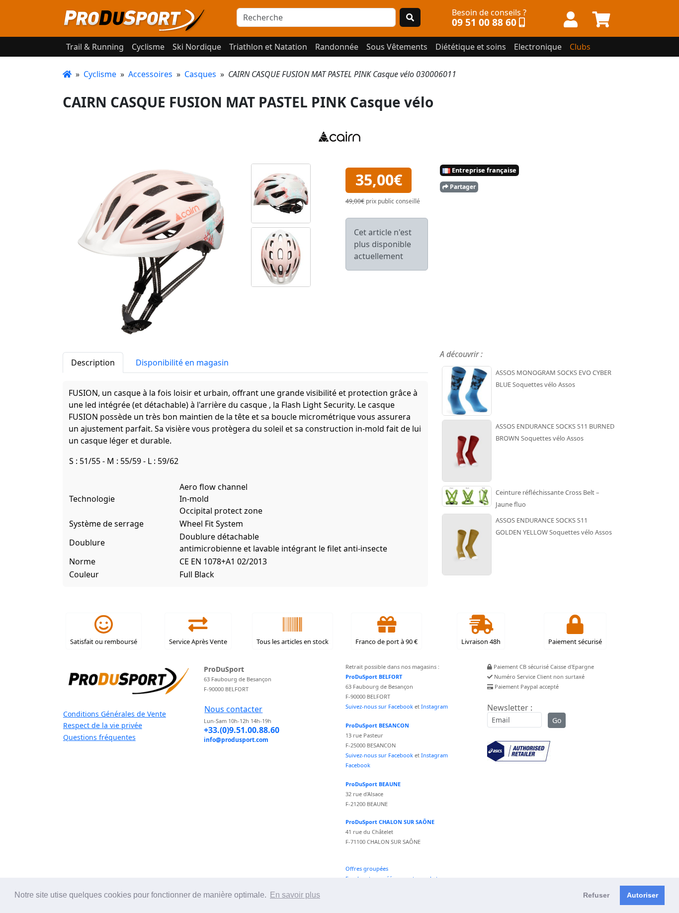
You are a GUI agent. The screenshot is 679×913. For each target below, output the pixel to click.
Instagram (434, 706)
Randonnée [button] (336, 46)
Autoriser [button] (642, 895)
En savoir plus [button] (295, 895)
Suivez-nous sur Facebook (379, 706)
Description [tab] (93, 362)
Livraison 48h (481, 641)
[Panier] (601, 20)
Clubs (580, 46)
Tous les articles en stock (292, 641)
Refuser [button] (596, 895)
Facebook (357, 765)
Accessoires (150, 74)
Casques (200, 74)
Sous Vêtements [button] (396, 46)
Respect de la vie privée (102, 725)
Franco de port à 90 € (386, 641)
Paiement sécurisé (575, 641)
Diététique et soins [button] (470, 46)
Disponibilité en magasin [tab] (182, 362)
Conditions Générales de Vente (114, 714)
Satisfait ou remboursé (103, 641)
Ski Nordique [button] (196, 46)
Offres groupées (366, 868)
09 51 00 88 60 (484, 22)
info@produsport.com (236, 739)
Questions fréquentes (99, 737)
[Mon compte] (570, 20)
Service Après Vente (198, 641)
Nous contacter (233, 709)
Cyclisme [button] (148, 46)
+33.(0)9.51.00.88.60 (241, 730)
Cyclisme (100, 74)
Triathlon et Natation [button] (268, 46)
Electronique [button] (538, 46)
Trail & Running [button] (95, 46)
